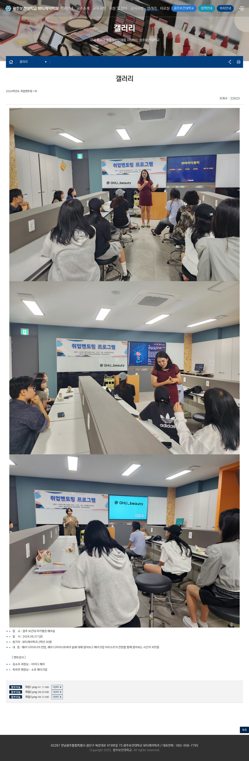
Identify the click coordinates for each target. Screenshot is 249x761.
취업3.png (31, 696)
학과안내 (66, 8)
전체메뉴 (241, 8)
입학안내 (206, 8)
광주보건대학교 (184, 8)
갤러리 (152, 8)
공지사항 (137, 8)
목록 (244, 729)
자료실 (165, 8)
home (12, 62)
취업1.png (31, 686)
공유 (229, 62)
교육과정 (99, 8)
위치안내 (225, 8)
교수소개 (83, 8)
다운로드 (56, 687)
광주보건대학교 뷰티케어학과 (21, 6)
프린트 (238, 62)
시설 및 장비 (118, 8)
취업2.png (31, 691)
